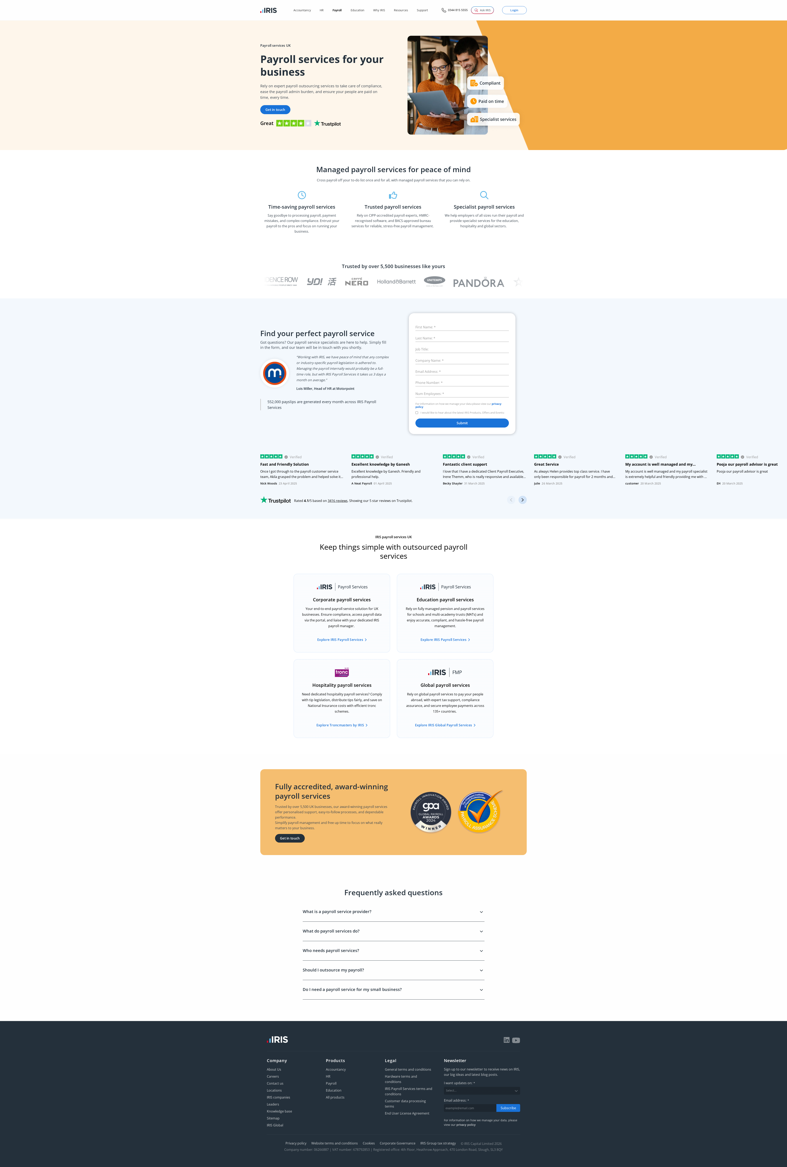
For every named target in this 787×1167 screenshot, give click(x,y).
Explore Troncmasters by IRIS (340, 725)
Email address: (456, 1100)
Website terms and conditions (334, 1143)
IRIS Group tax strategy (438, 1143)
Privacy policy (295, 1143)
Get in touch (275, 109)
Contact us (275, 1083)
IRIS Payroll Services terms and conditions (408, 1091)
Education (333, 1090)
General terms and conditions (408, 1069)
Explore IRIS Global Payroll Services (443, 725)
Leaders (273, 1104)
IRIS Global (275, 1125)
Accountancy (336, 1069)
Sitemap (273, 1118)
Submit (462, 423)
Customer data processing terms (405, 1104)
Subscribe (508, 1108)
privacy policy (466, 1125)
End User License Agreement (407, 1113)
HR (328, 1076)
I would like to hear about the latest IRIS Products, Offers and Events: (462, 412)
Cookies (369, 1143)
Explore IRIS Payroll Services (340, 639)
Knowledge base (279, 1111)
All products (335, 1097)
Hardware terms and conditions (401, 1079)
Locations (274, 1090)
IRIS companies (278, 1097)
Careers (273, 1076)
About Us (274, 1069)
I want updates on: (459, 1083)
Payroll (331, 1083)
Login (514, 10)
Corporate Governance (397, 1143)
